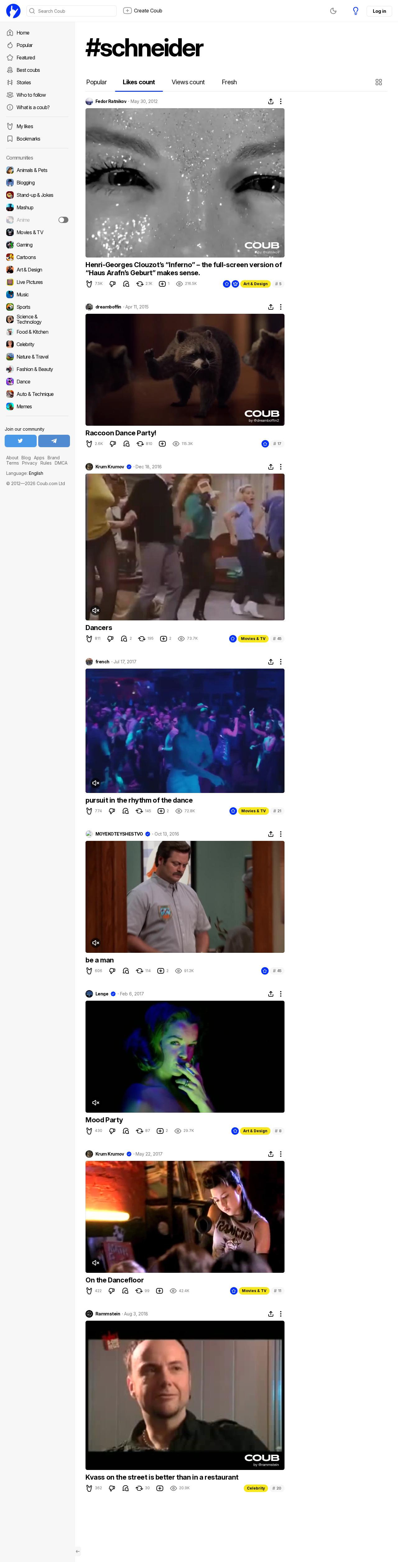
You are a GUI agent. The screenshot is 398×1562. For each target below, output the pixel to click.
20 (276, 1488)
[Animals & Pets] (37, 170)
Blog (26, 457)
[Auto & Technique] (37, 394)
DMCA (61, 463)
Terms (12, 463)
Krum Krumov (109, 467)
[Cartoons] (37, 257)
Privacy (29, 463)
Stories (23, 82)
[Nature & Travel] (37, 356)
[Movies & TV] (37, 232)
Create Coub (148, 10)
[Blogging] (37, 182)
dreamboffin (108, 307)
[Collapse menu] (78, 1551)
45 (277, 638)
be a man (100, 960)
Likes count (139, 82)
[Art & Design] (37, 269)
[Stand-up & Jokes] (37, 195)
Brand (54, 457)
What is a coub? (32, 107)
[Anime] (37, 220)
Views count (188, 82)
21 (277, 810)
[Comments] (126, 284)
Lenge (101, 994)
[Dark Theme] (333, 11)
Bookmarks (28, 139)
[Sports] (37, 307)
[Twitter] (21, 441)
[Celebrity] (37, 344)
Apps (39, 457)
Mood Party (104, 1120)
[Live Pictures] (37, 282)
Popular (24, 45)
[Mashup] (37, 207)
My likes (24, 126)
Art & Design (255, 283)
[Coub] (13, 11)
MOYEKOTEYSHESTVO (119, 834)
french (102, 662)
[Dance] (37, 381)
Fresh (229, 82)
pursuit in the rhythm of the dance (139, 800)
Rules (46, 463)
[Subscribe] (63, 220)
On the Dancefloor (115, 1280)
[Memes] (37, 406)
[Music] (37, 294)
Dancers (99, 627)
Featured (25, 57)
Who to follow (31, 95)
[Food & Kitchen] (37, 332)
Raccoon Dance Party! (121, 433)
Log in (379, 11)
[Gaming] (37, 245)
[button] (379, 82)
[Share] (271, 101)
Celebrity (256, 1488)
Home (22, 33)
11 (277, 1290)
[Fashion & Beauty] (37, 369)
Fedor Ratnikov (110, 101)
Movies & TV (253, 638)
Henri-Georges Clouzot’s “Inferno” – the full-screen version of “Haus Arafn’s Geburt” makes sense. (184, 269)
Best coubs (28, 70)
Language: (24, 473)
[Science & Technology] (37, 319)
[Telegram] (54, 441)
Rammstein (107, 1314)
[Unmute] (95, 610)
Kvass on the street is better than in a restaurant (162, 1477)
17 (277, 443)
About (12, 457)
